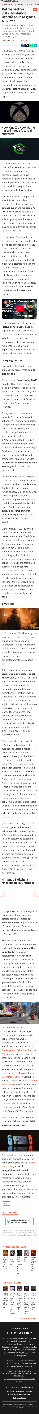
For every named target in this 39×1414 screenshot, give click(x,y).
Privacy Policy (26, 1371)
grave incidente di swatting (15, 637)
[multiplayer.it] (19, 1329)
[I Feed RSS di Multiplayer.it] (31, 1333)
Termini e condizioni (9, 1373)
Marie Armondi (14, 41)
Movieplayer (19, 1391)
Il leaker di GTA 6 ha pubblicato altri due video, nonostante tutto (5, 1301)
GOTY (6, 1203)
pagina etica (32, 1235)
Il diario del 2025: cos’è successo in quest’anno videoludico (19, 1265)
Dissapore (28, 1391)
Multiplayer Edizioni (19, 1398)
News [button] (30, 5)
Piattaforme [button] (8, 5)
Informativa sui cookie (14, 1371)
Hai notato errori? (10, 1213)
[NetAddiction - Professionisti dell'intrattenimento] (24, 1387)
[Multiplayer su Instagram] (15, 1333)
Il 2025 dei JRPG (26, 1259)
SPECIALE (5, 41)
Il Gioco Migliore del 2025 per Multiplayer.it (5, 1262)
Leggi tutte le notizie (28, 1318)
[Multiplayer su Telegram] (19, 1333)
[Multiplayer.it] (9, 1)
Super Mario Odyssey (12, 1076)
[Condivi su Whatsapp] (31, 45)
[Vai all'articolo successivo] (2, 893)
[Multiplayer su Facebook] (7, 1333)
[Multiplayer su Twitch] (23, 1333)
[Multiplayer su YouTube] (27, 1333)
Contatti (33, 1373)
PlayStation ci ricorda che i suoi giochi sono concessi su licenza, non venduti (12, 1303)
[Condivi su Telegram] (35, 45)
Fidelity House (13, 1395)
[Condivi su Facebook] (23, 45)
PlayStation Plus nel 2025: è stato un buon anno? (33, 1263)
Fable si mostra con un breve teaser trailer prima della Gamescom (33, 1301)
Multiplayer (10, 1391)
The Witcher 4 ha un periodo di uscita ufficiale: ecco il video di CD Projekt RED (26, 1303)
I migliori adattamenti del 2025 (12, 1261)
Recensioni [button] (20, 5)
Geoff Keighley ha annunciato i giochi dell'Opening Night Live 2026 (19, 1302)
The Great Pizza (24, 1395)
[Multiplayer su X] (11, 1333)
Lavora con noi (19, 1376)
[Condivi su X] (27, 45)
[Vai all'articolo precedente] (37, 893)
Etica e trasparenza (23, 1373)
